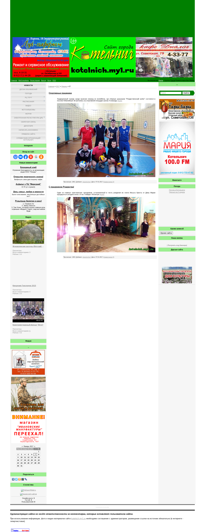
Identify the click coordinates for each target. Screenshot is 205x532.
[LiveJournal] (25, 479)
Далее (120, 101)
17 (21, 460)
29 (39, 463)
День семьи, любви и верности (28, 192)
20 (32, 460)
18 (25, 460)
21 (35, 460)
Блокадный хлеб (28, 167)
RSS (54, 80)
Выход (43, 80)
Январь (64, 86)
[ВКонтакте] (13, 479)
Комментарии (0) (109, 182)
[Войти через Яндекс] (31, 157)
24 (21, 463)
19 (28, 460)
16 (18, 460)
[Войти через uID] (15, 157)
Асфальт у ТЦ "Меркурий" (28, 184)
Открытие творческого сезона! (28, 177)
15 (39, 457)
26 (28, 463)
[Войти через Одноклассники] (41, 157)
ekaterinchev (86, 182)
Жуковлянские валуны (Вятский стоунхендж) (28, 246)
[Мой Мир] (22, 479)
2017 (58, 86)
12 (28, 457)
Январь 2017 (28, 446)
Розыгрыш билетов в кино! (28, 201)
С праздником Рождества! (61, 187)
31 (21, 466)
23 (18, 463)
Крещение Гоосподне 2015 (24, 286)
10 (21, 457)
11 (25, 457)
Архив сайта (166, 233)
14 (35, 457)
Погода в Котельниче (177, 190)
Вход (49, 80)
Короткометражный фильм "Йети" (28, 325)
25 (25, 463)
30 (18, 466)
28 (35, 463)
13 (32, 457)
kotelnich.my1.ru (78, 518)
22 (39, 460)
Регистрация (35, 80)
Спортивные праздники (60, 93)
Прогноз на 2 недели (177, 192)
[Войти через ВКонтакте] (20, 157)
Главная (14, 80)
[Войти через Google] (36, 156)
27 (32, 463)
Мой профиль (23, 80)
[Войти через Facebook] (25, 157)
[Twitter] (16, 479)
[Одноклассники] (19, 479)
